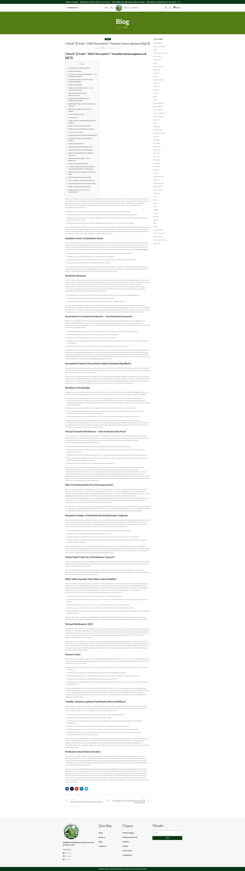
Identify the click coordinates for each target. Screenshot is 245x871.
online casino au (158, 186)
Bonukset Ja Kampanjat (75, 85)
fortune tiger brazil (159, 133)
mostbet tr (156, 180)
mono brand (156, 153)
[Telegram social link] (86, 789)
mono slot (156, 156)
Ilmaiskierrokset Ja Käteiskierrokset (79, 68)
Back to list (108, 800)
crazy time (156, 120)
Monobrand (156, 160)
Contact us (102, 846)
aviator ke (156, 83)
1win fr (155, 50)
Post (154, 206)
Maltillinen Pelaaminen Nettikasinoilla (79, 186)
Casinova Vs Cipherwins (75, 132)
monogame (156, 166)
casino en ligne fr (158, 103)
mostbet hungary (158, 176)
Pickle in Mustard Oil (130, 837)
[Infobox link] (71, 8)
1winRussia (156, 60)
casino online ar (158, 110)
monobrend (156, 163)
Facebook (68, 853)
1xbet (155, 63)
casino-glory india (158, 116)
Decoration (156, 126)
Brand (155, 96)
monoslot (156, 170)
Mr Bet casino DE (158, 183)
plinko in (155, 203)
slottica (155, 226)
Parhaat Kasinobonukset (75, 143)
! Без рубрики (157, 43)
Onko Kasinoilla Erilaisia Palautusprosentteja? (82, 183)
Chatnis (125, 846)
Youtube (67, 859)
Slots (154, 223)
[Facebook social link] (67, 789)
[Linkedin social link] (81, 789)
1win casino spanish (159, 46)
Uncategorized (157, 236)
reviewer (156, 220)
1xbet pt (156, 76)
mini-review (156, 143)
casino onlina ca (158, 106)
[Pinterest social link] (77, 789)
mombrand (156, 150)
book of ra (156, 93)
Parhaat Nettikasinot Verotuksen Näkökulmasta (82, 135)
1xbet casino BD (158, 66)
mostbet (156, 173)
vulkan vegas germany (160, 240)
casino (125, 27)
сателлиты (156, 243)
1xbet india (156, 70)
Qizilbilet (156, 210)
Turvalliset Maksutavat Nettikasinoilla (79, 177)
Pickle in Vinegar (128, 833)
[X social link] (72, 789)
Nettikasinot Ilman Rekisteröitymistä (79, 126)
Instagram (68, 856)
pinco (155, 196)
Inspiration (156, 140)
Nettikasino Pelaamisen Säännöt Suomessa (81, 129)
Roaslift (143, 869)
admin (106, 48)
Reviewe (156, 216)
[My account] (166, 8)
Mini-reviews (157, 146)
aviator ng (156, 90)
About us (102, 837)
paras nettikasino (143, 249)
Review (155, 213)
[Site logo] (118, 7)
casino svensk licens (159, 113)
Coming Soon (127, 855)
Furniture (156, 136)
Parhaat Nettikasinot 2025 (76, 114)
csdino (155, 123)
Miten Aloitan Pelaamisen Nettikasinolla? (80, 150)
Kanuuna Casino (73, 117)
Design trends (157, 130)
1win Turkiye (157, 56)
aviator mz (156, 86)
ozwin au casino (158, 190)
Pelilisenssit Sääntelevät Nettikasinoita (80, 147)
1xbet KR (156, 73)
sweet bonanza (157, 230)
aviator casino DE (158, 80)
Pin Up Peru (156, 193)
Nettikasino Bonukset (74, 71)
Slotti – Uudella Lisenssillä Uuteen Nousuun (81, 180)
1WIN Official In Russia (160, 53)
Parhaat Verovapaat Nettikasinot (78, 163)
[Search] (170, 8)
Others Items (127, 850)
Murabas (126, 842)
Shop (100, 842)
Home (119, 27)
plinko (155, 200)
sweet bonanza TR (159, 233)
